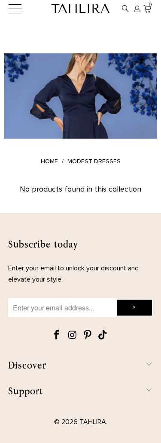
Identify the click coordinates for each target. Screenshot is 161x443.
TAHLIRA (80, 8)
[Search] (125, 8)
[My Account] (136, 9)
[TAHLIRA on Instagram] (72, 335)
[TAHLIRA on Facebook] (57, 335)
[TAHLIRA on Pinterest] (88, 335)
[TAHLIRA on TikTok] (103, 335)
